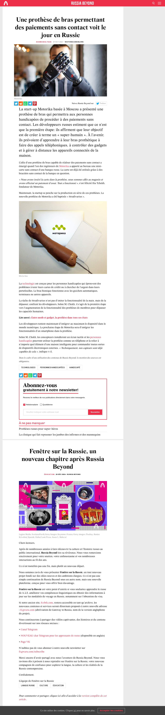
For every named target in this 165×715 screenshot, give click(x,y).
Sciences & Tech (43, 42)
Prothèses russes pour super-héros (38, 429)
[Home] (6, 3)
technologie (28, 283)
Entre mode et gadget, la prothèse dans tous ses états (59, 317)
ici (75, 710)
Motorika (64, 166)
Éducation (49, 474)
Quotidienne (48, 405)
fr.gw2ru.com (27, 610)
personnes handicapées (52, 367)
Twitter (103, 103)
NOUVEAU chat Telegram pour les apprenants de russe (50, 636)
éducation (58, 685)
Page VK (25, 642)
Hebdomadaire (32, 405)
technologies (28, 367)
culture (44, 685)
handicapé (74, 367)
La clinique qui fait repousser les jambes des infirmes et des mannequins (59, 434)
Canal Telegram (29, 629)
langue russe (28, 685)
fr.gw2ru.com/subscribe (31, 651)
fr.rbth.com (47, 603)
